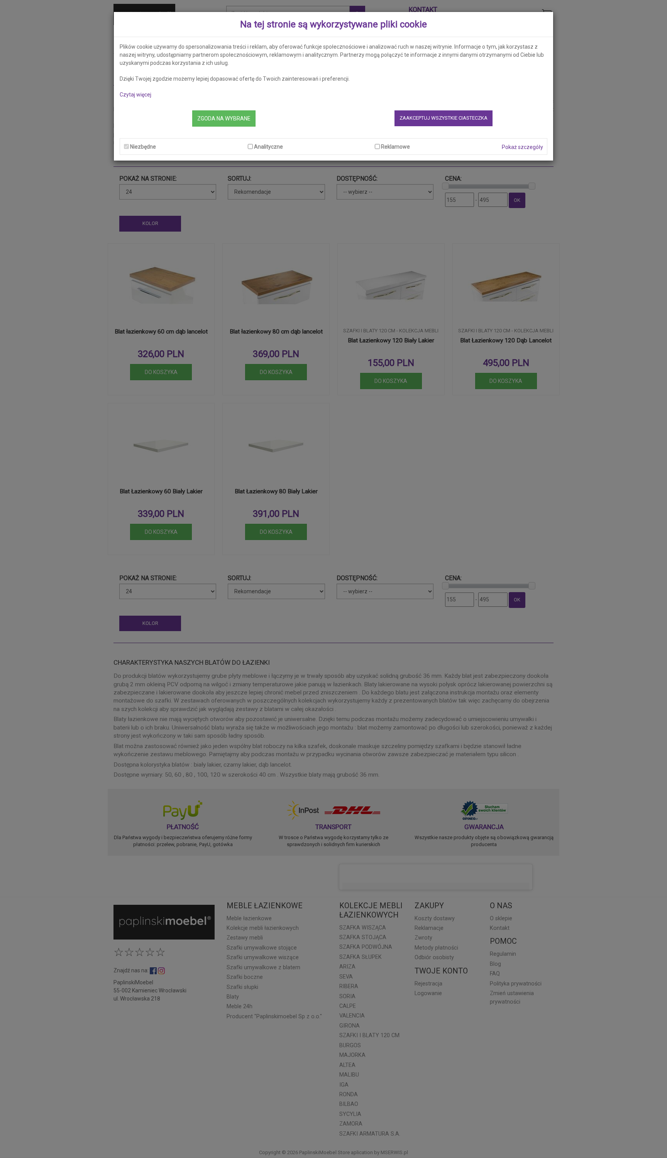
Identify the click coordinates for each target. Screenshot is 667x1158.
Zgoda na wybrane (224, 118)
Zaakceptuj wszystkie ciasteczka (444, 118)
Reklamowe (395, 147)
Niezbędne (143, 147)
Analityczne (268, 147)
